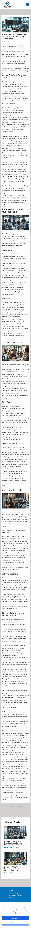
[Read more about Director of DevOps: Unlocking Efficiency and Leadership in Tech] (15, 858)
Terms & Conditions (15, 895)
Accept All (15, 918)
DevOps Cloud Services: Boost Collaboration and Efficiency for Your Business (14, 843)
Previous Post (15, 807)
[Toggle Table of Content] (19, 46)
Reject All (15, 927)
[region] (15, 916)
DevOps (16, 42)
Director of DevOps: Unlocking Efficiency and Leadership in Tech (13, 869)
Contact (11, 900)
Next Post (15, 812)
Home (11, 890)
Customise (15, 922)
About (11, 897)
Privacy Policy (13, 893)
